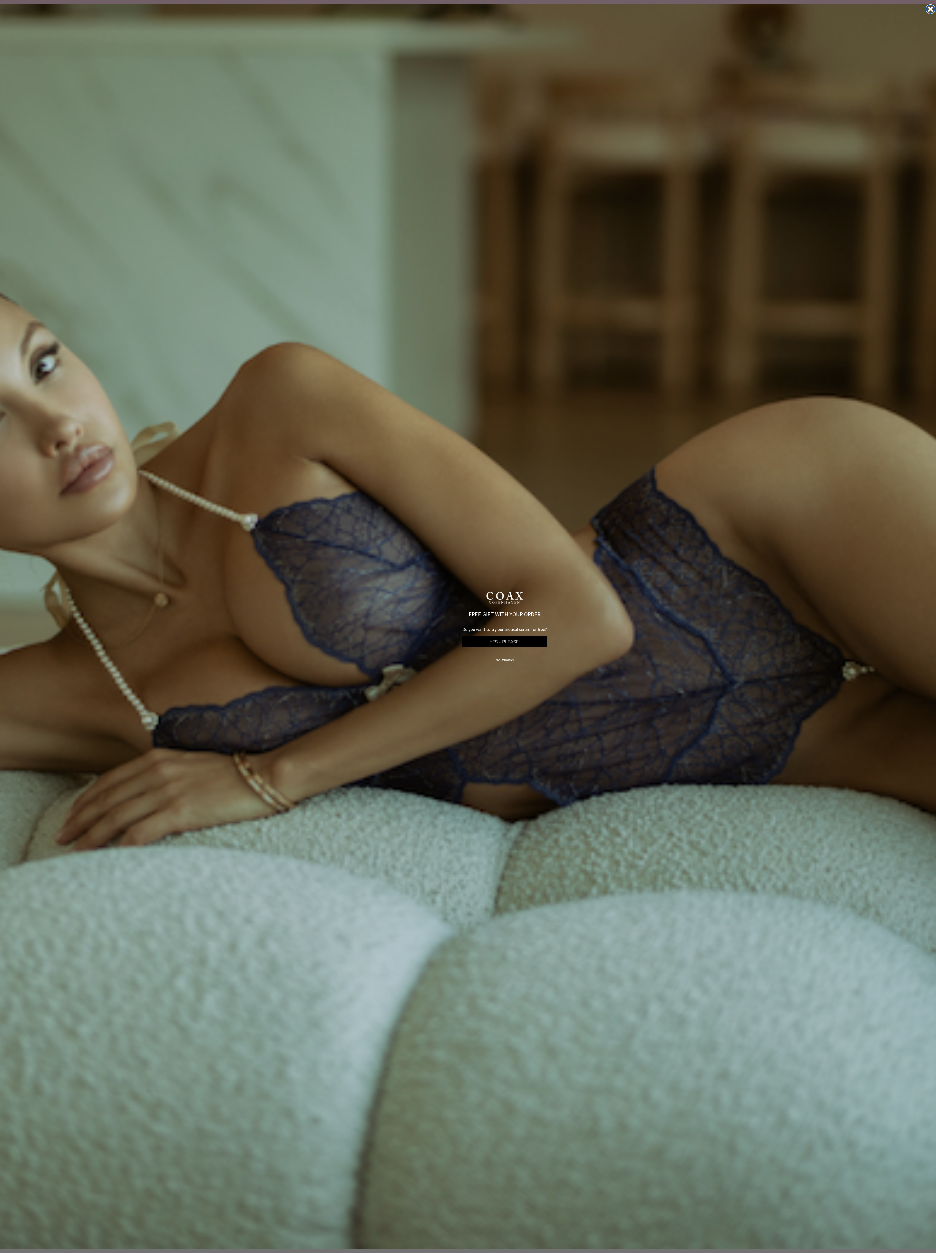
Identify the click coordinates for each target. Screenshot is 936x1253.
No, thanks (505, 660)
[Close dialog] (930, 9)
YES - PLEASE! (504, 642)
